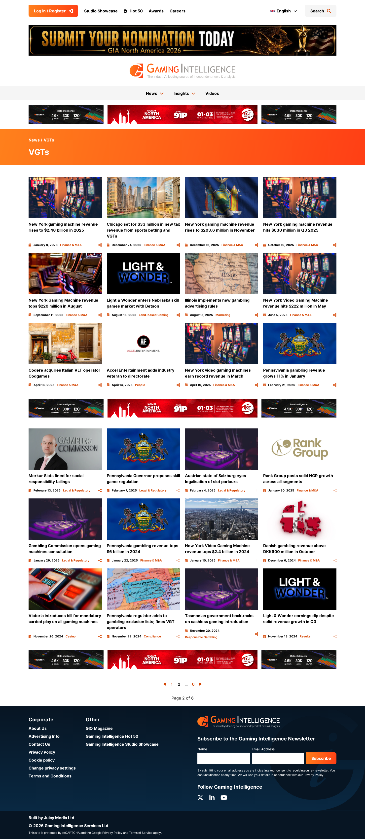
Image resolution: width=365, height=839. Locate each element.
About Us (38, 728)
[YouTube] (223, 798)
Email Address (263, 749)
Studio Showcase (101, 10)
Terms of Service (140, 833)
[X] (200, 798)
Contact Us (39, 744)
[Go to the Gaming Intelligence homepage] (182, 71)
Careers (177, 10)
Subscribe (321, 758)
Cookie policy (42, 760)
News (34, 140)
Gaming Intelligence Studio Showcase (122, 744)
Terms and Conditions (50, 775)
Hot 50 (136, 10)
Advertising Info (44, 736)
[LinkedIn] (212, 798)
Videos (212, 93)
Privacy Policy (42, 752)
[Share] (100, 245)
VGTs (49, 140)
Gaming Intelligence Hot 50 (112, 736)
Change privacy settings (52, 768)
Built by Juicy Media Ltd (51, 817)
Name (202, 749)
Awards (156, 10)
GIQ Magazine (99, 728)
